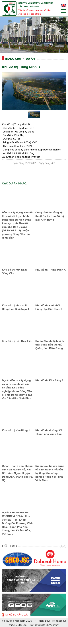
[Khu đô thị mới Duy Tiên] (17, 326)
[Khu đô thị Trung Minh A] (50, 255)
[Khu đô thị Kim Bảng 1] (17, 416)
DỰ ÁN (30, 58)
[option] (18, 559)
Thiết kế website (37, 625)
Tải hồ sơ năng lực (16, 614)
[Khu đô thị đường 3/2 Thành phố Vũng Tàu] (50, 416)
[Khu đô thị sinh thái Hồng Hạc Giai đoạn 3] (50, 291)
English (63, 5)
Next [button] (64, 546)
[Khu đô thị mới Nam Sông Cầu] (17, 255)
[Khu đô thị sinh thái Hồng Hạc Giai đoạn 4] (17, 291)
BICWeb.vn (51, 625)
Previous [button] (61, 546)
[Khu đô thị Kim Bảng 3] (50, 366)
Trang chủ (13, 58)
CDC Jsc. (22, 625)
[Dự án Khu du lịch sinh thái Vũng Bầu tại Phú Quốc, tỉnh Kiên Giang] (50, 326)
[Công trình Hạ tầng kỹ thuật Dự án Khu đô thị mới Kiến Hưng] (50, 198)
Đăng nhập (57, 20)
